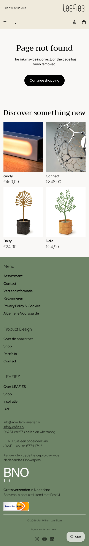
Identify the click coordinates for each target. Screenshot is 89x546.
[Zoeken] (14, 22)
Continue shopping (44, 80)
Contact (9, 283)
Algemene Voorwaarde (21, 313)
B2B (6, 409)
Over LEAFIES (14, 386)
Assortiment (12, 276)
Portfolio (10, 354)
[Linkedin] (52, 539)
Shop (7, 346)
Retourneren (13, 298)
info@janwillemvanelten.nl (21, 422)
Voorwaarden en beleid (44, 529)
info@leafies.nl (13, 427)
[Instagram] (37, 539)
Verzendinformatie (18, 291)
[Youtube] (44, 539)
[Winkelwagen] (84, 22)
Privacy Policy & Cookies (21, 306)
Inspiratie (10, 401)
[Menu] (5, 22)
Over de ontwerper (18, 339)
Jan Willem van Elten (49, 520)
